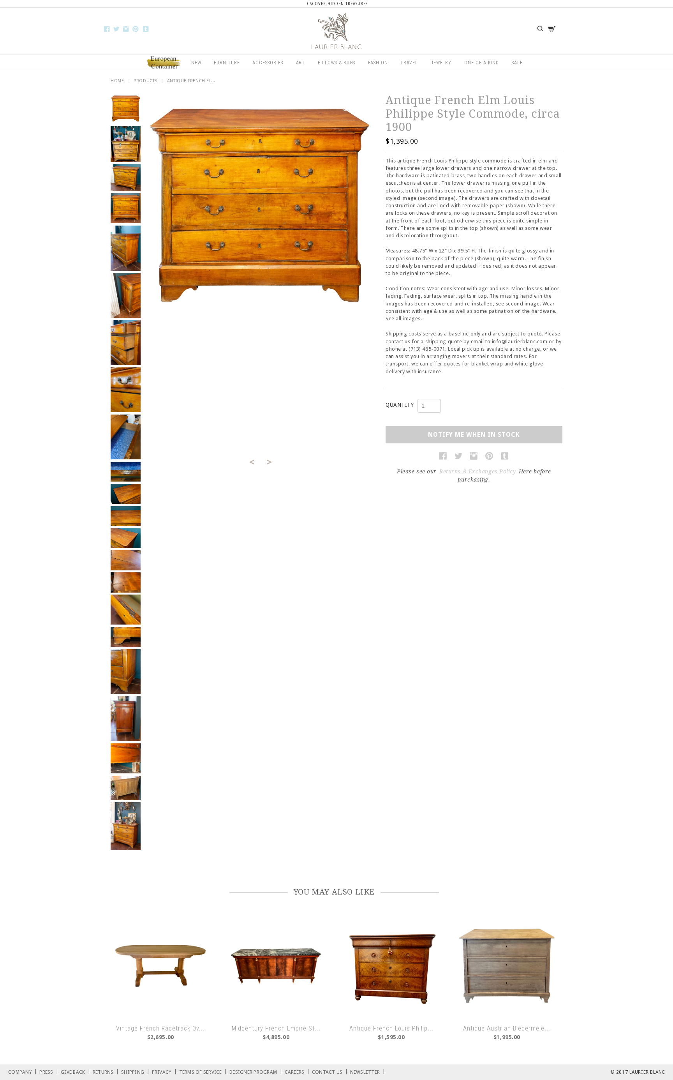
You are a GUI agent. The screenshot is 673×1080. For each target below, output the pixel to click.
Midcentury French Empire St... (276, 1028)
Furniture (227, 62)
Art (300, 62)
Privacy (164, 1071)
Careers (297, 1071)
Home (117, 80)
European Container (164, 63)
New (196, 62)
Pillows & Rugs (336, 62)
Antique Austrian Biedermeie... (506, 1028)
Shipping (135, 1071)
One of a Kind (481, 62)
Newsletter (367, 1071)
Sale (517, 62)
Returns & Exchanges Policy (477, 471)
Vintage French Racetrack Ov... (160, 1028)
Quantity (400, 405)
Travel (409, 62)
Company (22, 1071)
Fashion (378, 62)
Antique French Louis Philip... (391, 1028)
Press (48, 1071)
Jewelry (441, 62)
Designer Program (255, 1071)
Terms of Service (203, 1071)
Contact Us (330, 1071)
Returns (106, 1071)
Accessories (267, 62)
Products (145, 80)
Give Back (75, 1071)
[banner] (336, 31)
